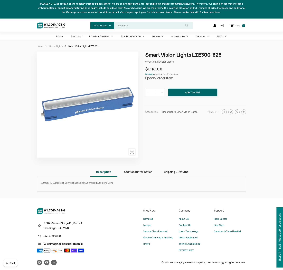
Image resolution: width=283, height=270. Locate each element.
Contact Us (185, 225)
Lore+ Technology (188, 231)
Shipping (149, 74)
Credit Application (188, 237)
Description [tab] (103, 172)
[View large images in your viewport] (132, 152)
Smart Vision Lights (187, 111)
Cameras (148, 218)
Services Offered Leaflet (227, 231)
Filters (146, 243)
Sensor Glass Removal (155, 231)
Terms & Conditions (189, 243)
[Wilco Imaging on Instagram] (39, 262)
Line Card (219, 225)
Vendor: (149, 61)
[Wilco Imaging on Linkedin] (54, 262)
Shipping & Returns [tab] (176, 172)
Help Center (220, 218)
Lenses (147, 225)
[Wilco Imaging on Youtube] (46, 262)
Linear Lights (169, 111)
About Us (184, 218)
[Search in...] (187, 25)
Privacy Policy (186, 249)
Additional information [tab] (138, 172)
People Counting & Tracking (158, 237)
